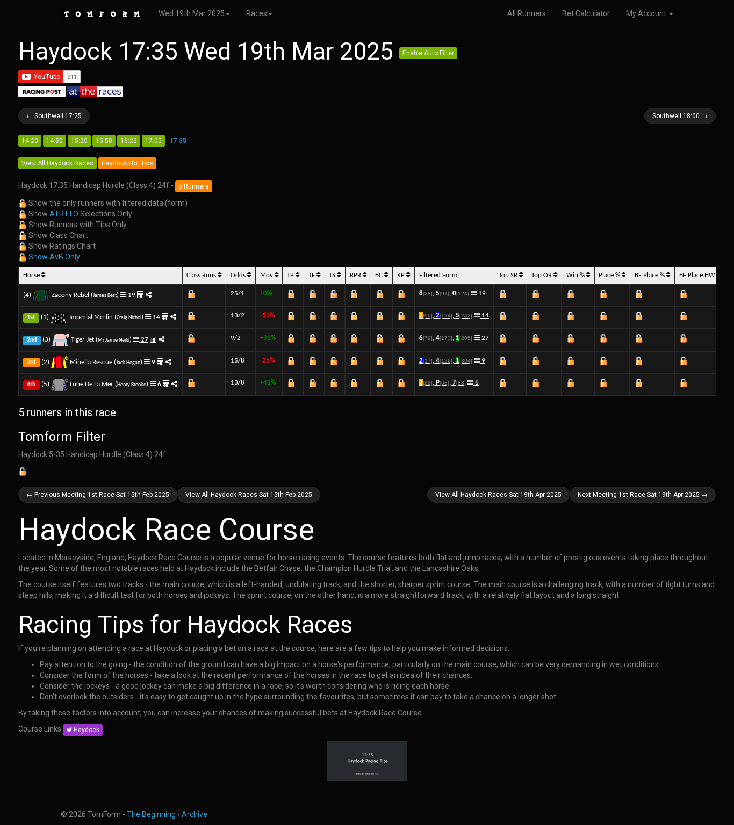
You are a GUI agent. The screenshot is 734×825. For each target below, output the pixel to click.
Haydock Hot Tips (127, 163)
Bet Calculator (586, 13)
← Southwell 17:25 (54, 116)
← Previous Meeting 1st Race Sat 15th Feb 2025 (97, 494)
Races (256, 13)
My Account (647, 13)
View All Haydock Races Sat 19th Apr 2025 (498, 494)
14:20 (29, 140)
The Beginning (151, 814)
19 (130, 295)
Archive (194, 814)
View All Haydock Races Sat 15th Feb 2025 (248, 494)
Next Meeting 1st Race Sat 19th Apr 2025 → (643, 494)
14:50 (54, 140)
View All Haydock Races (57, 163)
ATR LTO (63, 213)
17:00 (153, 140)
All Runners (526, 13)
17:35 (178, 140)
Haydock (85, 730)
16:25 (128, 140)
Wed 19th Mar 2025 (192, 13)
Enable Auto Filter (428, 53)
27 (143, 339)
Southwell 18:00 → (680, 116)
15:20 (79, 140)
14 (155, 317)
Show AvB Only (54, 256)
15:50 (104, 140)
